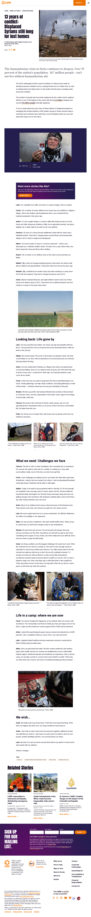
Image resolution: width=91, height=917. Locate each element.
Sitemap (36, 911)
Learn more (40, 867)
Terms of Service (35, 848)
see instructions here (27, 896)
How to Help (58, 865)
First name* (33, 829)
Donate (56, 879)
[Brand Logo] (7, 3)
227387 (41, 837)
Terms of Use (28, 911)
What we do (58, 861)
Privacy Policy (52, 844)
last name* (48, 829)
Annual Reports (77, 871)
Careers (74, 861)
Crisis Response (27, 11)
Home (6, 11)
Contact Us (76, 886)
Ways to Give (58, 868)
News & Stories (15, 11)
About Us (57, 876)
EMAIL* (62, 829)
